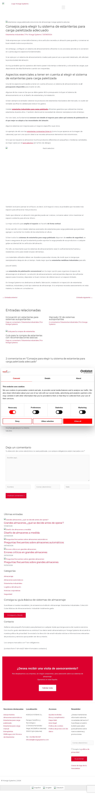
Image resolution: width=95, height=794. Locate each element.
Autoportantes (8, 715)
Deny (17, 421)
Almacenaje (8, 576)
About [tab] (78, 378)
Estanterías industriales (15, 34)
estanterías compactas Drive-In (39, 131)
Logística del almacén (12, 587)
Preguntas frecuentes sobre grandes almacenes (31, 562)
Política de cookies (56, 726)
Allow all (77, 421)
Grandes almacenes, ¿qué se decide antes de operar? (34, 522)
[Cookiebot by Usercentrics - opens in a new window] (82, 371)
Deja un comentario (13, 322)
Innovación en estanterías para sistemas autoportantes (22, 318)
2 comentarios (54, 322)
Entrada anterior (10, 297)
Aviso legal (53, 723)
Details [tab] (47, 378)
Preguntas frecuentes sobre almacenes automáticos (34, 542)
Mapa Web (53, 720)
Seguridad (8, 594)
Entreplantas (8, 731)
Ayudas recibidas (55, 715)
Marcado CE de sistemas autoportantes (62, 318)
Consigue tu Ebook (14, 615)
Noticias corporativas (12, 590)
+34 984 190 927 (35, 737)
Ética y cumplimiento (56, 717)
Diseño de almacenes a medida (22, 532)
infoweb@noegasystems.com (37, 740)
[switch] (36, 412)
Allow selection (47, 421)
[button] (63, 7)
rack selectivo (28, 143)
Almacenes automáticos (13, 580)
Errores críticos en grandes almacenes (25, 552)
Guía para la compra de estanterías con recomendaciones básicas (24, 336)
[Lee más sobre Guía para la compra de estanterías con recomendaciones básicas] (20, 331)
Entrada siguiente (84, 297)
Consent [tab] (16, 378)
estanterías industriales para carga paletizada (30, 109)
